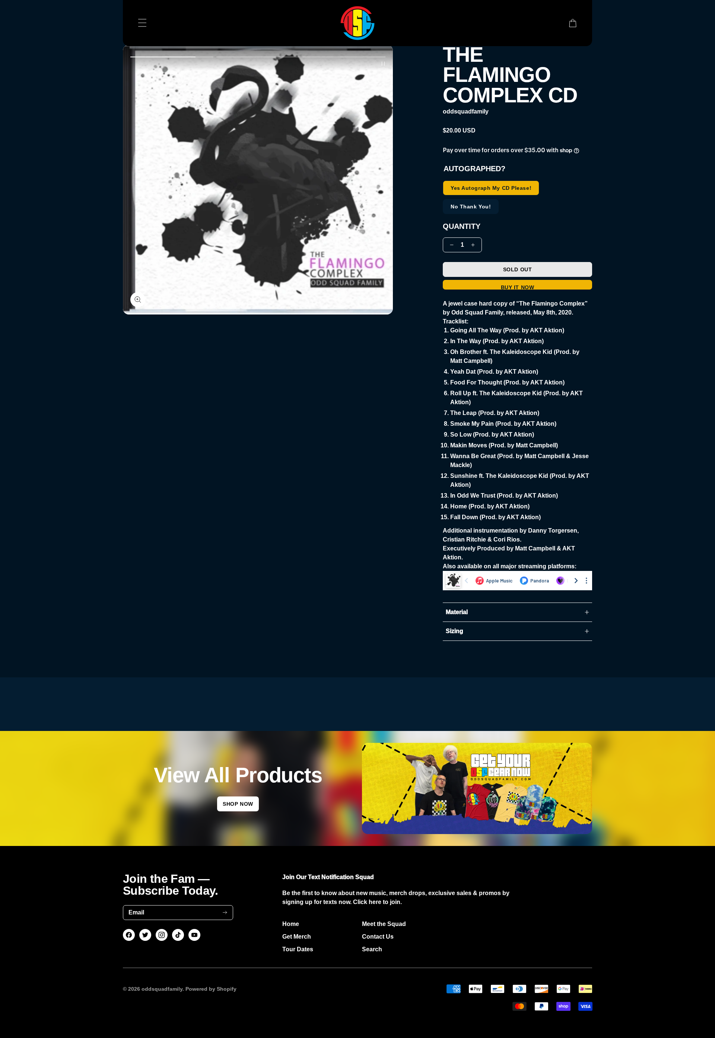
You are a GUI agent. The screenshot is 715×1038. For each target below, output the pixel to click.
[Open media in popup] (137, 299)
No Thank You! (471, 207)
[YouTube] (194, 935)
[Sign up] (225, 912)
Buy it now (517, 287)
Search (372, 949)
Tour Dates (297, 949)
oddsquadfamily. (163, 989)
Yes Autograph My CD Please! (491, 188)
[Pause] (383, 63)
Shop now (238, 804)
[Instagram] (161, 935)
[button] (134, 179)
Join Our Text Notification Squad (328, 877)
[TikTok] (178, 935)
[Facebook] (129, 935)
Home (290, 924)
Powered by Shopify (210, 989)
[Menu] (142, 23)
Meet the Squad (384, 924)
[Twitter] (145, 935)
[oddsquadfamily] (357, 23)
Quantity (461, 226)
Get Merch (296, 936)
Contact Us (378, 936)
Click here (367, 902)
